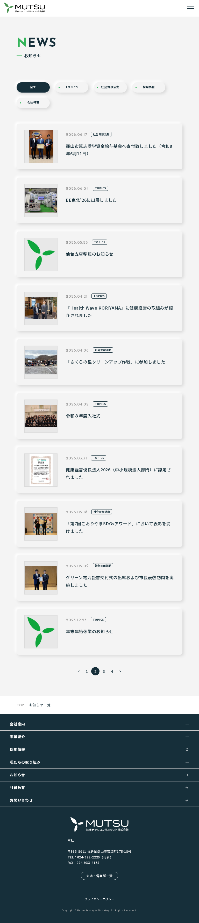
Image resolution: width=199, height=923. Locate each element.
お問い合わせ (21, 800)
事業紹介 (17, 736)
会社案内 (17, 723)
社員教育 (17, 787)
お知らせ (17, 774)
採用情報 (17, 749)
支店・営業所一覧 (99, 875)
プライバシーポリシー (99, 899)
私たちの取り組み (25, 762)
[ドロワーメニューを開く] (190, 8)
